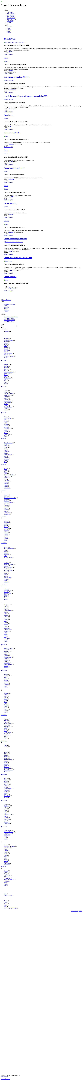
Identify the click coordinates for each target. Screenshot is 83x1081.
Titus (5, 816)
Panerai (6, 734)
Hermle (6, 538)
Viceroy (6, 852)
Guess (5, 495)
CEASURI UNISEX (9, 320)
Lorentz (6, 624)
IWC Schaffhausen (9, 548)
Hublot (5, 521)
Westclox (6, 881)
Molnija (6, 655)
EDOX (6, 445)
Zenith (5, 901)
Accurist (6, 347)
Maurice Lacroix (8, 648)
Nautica (6, 674)
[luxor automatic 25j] (6, 136)
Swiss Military (7, 788)
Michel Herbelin (8, 664)
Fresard (6, 486)
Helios (5, 540)
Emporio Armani (8, 443)
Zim (5, 906)
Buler (5, 383)
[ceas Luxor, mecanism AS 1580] (9, 80)
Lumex (6, 641)
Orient (5, 694)
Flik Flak (6, 477)
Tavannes (6, 817)
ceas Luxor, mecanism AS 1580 (16, 77)
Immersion (6, 554)
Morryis (11, 144)
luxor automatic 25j (12, 133)
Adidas (6, 343)
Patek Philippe (7, 723)
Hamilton (6, 522)
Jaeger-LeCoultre (8, 570)
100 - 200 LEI (10, 13)
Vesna (5, 855)
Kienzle (6, 589)
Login (5, 305)
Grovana (6, 508)
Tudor (5, 811)
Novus (5, 687)
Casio (5, 390)
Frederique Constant (9, 474)
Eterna (5, 447)
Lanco (5, 613)
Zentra (5, 905)
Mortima (6, 660)
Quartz (5, 746)
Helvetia (6, 524)
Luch (5, 607)
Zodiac (5, 903)
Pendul (5, 725)
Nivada (6, 678)
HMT (5, 525)
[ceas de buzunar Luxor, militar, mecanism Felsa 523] (8, 99)
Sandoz (6, 797)
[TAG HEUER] (14, 42)
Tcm (5, 820)
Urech (5, 837)
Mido (5, 652)
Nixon (5, 681)
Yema (5, 894)
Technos (6, 822)
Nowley (6, 683)
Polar (5, 736)
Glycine (6, 509)
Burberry (6, 369)
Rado (5, 755)
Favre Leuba (7, 476)
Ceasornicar (12, 89)
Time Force (7, 819)
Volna (5, 849)
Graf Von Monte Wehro (10, 498)
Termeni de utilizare (4, 1076)
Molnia (6, 658)
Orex (5, 696)
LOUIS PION (7, 629)
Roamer (6, 756)
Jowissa (6, 579)
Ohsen (5, 707)
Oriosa (5, 706)
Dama (8, 28)
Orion (5, 710)
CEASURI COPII (8, 321)
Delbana (6, 431)
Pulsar (5, 728)
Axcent (6, 349)
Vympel (6, 861)
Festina (6, 470)
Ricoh (5, 762)
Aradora (6, 354)
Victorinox (6, 847)
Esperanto (6, 459)
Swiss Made (7, 796)
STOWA (6, 794)
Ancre (5, 357)
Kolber (5, 599)
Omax (5, 699)
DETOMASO (7, 418)
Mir (5, 661)
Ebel (5, 448)
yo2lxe (11, 161)
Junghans (6, 563)
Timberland (7, 823)
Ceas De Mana (8, 407)
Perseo (5, 738)
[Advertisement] (41, 295)
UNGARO (7, 835)
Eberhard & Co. (8, 454)
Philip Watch (7, 726)
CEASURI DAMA (9, 318)
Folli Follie (6, 480)
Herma (5, 531)
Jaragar (6, 566)
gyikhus (11, 232)
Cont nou (6, 307)
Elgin (5, 453)
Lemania (6, 618)
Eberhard (6, 451)
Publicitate (6, 310)
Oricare (9, 22)
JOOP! (5, 573)
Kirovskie (6, 592)
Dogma (6, 427)
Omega (6, 693)
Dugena (6, 424)
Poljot (5, 719)
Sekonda (6, 784)
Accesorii (6, 331)
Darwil (5, 430)
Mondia (6, 666)
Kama (5, 596)
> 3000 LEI (10, 21)
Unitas (5, 836)
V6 (5, 858)
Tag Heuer (6, 806)
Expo (5, 462)
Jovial (5, 574)
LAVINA (6, 638)
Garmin (6, 503)
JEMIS (5, 580)
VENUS (6, 853)
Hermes (6, 527)
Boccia (5, 376)
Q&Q (5, 745)
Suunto (6, 785)
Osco (5, 702)
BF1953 (11, 214)
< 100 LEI (9, 12)
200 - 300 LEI (10, 15)
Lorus (5, 606)
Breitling (6, 364)
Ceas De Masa (7, 401)
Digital (5, 436)
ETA (5, 456)
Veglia (5, 859)
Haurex (6, 535)
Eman (10, 270)
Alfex (5, 346)
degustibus (12, 288)
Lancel (5, 632)
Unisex (9, 29)
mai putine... (4, 644)
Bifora (5, 380)
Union (5, 839)
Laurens (6, 619)
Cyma (5, 408)
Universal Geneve (8, 832)
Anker (5, 344)
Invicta (5, 547)
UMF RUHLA (8, 833)
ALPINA (6, 350)
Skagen (6, 790)
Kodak (5, 598)
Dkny (5, 422)
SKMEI (6, 791)
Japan (5, 576)
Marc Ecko (7, 663)
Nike (5, 677)
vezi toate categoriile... (76, 911)
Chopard (6, 399)
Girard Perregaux (8, 502)
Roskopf (6, 771)
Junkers (6, 571)
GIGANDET (7, 512)
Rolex (5, 752)
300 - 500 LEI (10, 16)
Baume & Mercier (8, 372)
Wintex (6, 884)
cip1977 (11, 197)
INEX (5, 553)
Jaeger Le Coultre (8, 564)
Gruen (5, 511)
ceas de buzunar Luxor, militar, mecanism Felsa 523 (25, 96)
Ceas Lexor (8, 115)
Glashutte (6, 501)
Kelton (5, 595)
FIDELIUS (7, 488)
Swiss (5, 787)
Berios (5, 382)
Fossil (5, 469)
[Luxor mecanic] (6, 206)
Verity (5, 862)
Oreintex (6, 709)
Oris (5, 697)
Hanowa (6, 534)
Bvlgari (6, 367)
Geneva (6, 499)
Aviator (6, 341)
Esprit (5, 444)
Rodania (6, 764)
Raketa (5, 753)
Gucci (5, 496)
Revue (5, 765)
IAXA (5, 556)
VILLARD (7, 864)
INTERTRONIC (8, 557)
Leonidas (6, 628)
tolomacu (11, 179)
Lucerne (6, 616)
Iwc (5, 550)
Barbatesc (9, 26)
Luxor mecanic (10, 203)
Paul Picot (6, 735)
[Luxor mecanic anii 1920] (6, 171)
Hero (5, 537)
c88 (10, 126)
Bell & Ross (7, 373)
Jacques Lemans (8, 567)
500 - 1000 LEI (11, 18)
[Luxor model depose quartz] (13, 242)
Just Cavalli (7, 569)
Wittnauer (6, 876)
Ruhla (5, 761)
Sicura (5, 793)
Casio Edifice (7, 402)
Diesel (5, 421)
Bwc (5, 379)
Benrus (6, 375)
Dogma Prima (7, 428)
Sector (5, 782)
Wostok (6, 871)
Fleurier (6, 482)
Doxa (5, 416)
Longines (6, 605)
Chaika (6, 405)
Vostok (5, 844)
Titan (5, 813)
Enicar (5, 450)
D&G (5, 419)
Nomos (6, 680)
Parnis (5, 729)
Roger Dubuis (7, 768)
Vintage (6, 850)
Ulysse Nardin (7, 830)
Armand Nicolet (8, 353)
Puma (5, 731)
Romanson (6, 767)
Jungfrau (6, 582)
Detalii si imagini (8, 54)
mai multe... (4, 360)
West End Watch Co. (9, 879)
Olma (5, 700)
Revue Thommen (8, 770)
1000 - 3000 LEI (11, 19)
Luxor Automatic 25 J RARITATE (18, 258)
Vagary (6, 856)
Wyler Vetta (7, 875)
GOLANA (6, 514)
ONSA (5, 703)
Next (5, 686)
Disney (6, 433)
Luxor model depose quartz (15, 238)
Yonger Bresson (8, 895)
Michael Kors (7, 649)
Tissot (5, 804)
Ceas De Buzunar (8, 393)
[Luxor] (6, 224)
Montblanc (6, 651)
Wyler (5, 882)
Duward (6, 425)
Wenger (6, 873)
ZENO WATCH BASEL (10, 908)
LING (5, 635)
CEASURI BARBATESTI (11, 317)
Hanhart (6, 532)
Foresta (6, 483)
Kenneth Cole (7, 593)
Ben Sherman (7, 378)
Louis (5, 640)
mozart (11, 251)
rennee (11, 70)
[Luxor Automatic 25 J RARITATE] (8, 261)
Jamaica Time (7, 577)
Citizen (6, 392)
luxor (6, 58)
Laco (5, 621)
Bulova (6, 366)
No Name (6, 676)
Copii (8, 31)
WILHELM (7, 878)
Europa (6, 457)
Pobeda (6, 720)
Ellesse (5, 460)
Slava (5, 781)
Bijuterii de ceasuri (5, 1079)
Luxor (6, 221)
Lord (5, 637)
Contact (6, 311)
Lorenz (6, 615)
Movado (6, 654)
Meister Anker (7, 657)
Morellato (6, 667)
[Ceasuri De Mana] (6, 300)
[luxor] (6, 61)
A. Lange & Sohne (9, 356)
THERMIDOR (8, 814)
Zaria (5, 902)
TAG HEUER (9, 39)
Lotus (5, 609)
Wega (5, 885)
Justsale (11, 51)
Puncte (5, 308)
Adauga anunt (9, 304)
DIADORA (7, 434)
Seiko (5, 778)
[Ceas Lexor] (6, 118)
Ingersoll (6, 551)
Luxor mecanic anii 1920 (14, 168)
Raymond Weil (8, 759)
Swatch (6, 779)
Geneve (6, 506)
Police (5, 722)
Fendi (5, 479)
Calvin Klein (7, 395)
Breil (5, 370)
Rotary (5, 758)
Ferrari (5, 472)
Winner (6, 872)
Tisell (5, 810)
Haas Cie (6, 530)
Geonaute (6, 505)
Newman (6, 684)
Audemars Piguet (8, 340)
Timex (5, 807)
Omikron (6, 705)
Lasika (5, 634)
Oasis (5, 712)
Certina (6, 396)
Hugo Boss (7, 528)
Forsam (6, 485)
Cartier (5, 398)
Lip (5, 612)
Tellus (5, 808)
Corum (5, 409)
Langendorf (7, 631)
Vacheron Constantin (9, 846)
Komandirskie (7, 590)
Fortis (5, 473)
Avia (5, 351)
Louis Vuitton (7, 610)
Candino (6, 404)
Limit (5, 622)
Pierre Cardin (7, 732)
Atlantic (6, 338)
